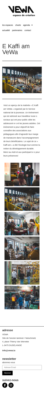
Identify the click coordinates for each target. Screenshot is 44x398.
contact (27, 30)
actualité (6, 30)
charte (18, 25)
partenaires (17, 30)
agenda (26, 25)
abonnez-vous (8, 363)
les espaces (7, 25)
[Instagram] (11, 385)
